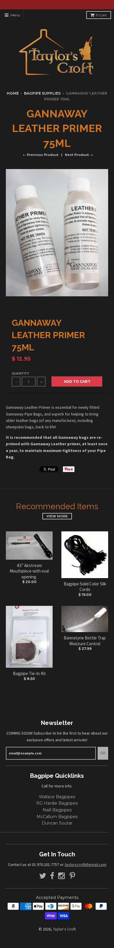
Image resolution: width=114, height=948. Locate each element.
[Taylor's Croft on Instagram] (62, 876)
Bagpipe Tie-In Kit (29, 673)
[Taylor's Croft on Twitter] (42, 876)
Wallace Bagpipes (57, 796)
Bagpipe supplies (42, 93)
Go (103, 753)
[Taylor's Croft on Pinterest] (72, 876)
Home (13, 93)
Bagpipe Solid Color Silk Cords (85, 586)
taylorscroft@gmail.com (85, 864)
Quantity (20, 373)
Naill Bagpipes (57, 810)
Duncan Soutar (57, 823)
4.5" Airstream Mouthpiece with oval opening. (29, 571)
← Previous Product (40, 155)
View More (57, 516)
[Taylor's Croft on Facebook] (52, 876)
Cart (101, 15)
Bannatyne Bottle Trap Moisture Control (85, 640)
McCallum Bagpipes (57, 816)
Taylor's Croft (64, 929)
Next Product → (79, 155)
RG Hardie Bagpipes (57, 803)
